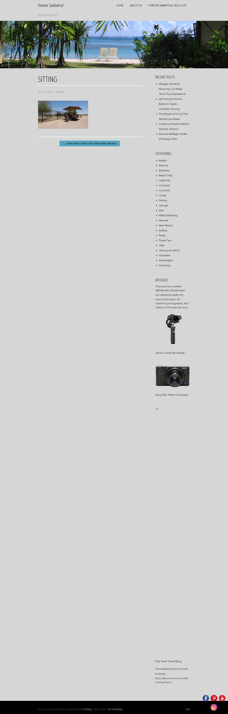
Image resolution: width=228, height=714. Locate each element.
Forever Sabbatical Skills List (167, 5)
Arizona (163, 165)
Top (187, 709)
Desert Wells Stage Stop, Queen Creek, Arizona (90, 143)
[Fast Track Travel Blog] (172, 408)
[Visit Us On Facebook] (206, 701)
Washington (166, 260)
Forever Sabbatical (50, 5)
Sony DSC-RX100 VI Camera (171, 394)
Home (120, 5)
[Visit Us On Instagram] (214, 710)
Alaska (163, 160)
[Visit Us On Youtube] (222, 701)
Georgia (163, 205)
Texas (162, 235)
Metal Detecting (168, 215)
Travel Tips (165, 240)
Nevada (163, 220)
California (164, 180)
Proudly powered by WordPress (60, 709)
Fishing (163, 200)
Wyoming (164, 265)
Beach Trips (166, 175)
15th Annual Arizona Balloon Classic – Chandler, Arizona (170, 103)
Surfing (163, 230)
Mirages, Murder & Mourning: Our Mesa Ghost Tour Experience (172, 88)
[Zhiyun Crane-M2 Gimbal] (172, 345)
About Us (136, 5)
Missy (60, 91)
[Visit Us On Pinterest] (214, 701)
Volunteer (164, 255)
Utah (161, 245)
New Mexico (166, 225)
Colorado (164, 185)
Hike (161, 210)
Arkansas (164, 170)
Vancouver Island (169, 250)
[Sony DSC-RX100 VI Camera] (172, 387)
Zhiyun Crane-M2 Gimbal (170, 352)
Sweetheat (100, 709)
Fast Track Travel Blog (168, 661)
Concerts (164, 190)
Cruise (162, 195)
